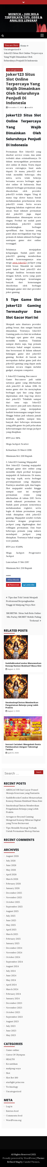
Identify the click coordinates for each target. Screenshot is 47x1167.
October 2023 (13, 1012)
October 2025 (13, 902)
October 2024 (13, 957)
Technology (12, 1086)
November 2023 (14, 1007)
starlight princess (15, 1082)
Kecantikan (12, 1063)
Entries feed (12, 1111)
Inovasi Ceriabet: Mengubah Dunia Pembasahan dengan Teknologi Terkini (23, 747)
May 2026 (11, 869)
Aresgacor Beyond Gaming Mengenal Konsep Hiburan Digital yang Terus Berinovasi (23, 820)
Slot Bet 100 (12, 1077)
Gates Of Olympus (15, 1054)
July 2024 (11, 970)
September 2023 (14, 1016)
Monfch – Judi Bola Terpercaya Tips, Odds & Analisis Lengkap (23, 17)
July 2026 (11, 860)
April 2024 (11, 984)
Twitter (29, 579)
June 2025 (11, 920)
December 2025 (14, 892)
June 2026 (11, 865)
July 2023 (11, 1026)
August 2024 (12, 966)
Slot (8, 1073)
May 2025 (11, 925)
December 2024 (14, 948)
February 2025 (13, 938)
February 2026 (13, 883)
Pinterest (14, 584)
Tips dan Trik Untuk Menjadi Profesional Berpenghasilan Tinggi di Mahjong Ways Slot (22, 601)
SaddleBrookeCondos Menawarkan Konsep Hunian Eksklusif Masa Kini (23, 664)
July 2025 (10, 915)
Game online (12, 1050)
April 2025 (11, 929)
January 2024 (13, 998)
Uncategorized (14, 69)
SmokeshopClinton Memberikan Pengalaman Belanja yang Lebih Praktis (21, 705)
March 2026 (12, 879)
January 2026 (13, 888)
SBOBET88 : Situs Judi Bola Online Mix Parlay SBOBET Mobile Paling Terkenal (23, 617)
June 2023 (11, 1030)
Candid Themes (31, 1161)
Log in (9, 1106)
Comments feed (14, 1115)
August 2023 (12, 1021)
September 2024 (14, 961)
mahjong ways (13, 1068)
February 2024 (13, 993)
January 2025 (12, 943)
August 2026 (12, 856)
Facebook (14, 579)
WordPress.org (13, 1120)
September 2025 (14, 906)
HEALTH (10, 1059)
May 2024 (11, 980)
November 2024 (14, 952)
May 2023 (11, 1035)
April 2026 (11, 874)
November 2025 (14, 897)
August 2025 (12, 911)
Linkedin (29, 584)
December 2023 (14, 1003)
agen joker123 (19, 262)
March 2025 (12, 934)
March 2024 (12, 989)
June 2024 (11, 975)
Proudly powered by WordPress (19, 1158)
